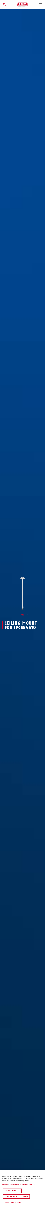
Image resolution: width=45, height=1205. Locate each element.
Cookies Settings (12, 1191)
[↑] (18, 614)
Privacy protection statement (18, 1184)
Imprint (31, 1184)
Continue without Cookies (16, 1196)
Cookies (5, 1184)
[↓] (26, 614)
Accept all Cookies (13, 1202)
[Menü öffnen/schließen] (40, 4)
